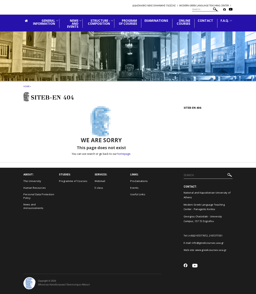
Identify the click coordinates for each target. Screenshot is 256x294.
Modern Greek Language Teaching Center (204, 5)
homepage (123, 154)
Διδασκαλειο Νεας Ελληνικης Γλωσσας (154, 5)
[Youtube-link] (231, 9)
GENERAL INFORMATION (44, 22)
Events (134, 187)
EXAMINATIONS (156, 21)
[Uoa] (29, 283)
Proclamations (139, 181)
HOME (26, 86)
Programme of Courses (73, 181)
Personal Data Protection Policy (38, 196)
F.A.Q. (225, 21)
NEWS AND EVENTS (72, 24)
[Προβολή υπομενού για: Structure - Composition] (112, 20)
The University (32, 181)
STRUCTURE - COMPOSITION (99, 22)
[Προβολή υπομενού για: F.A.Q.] (231, 20)
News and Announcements (33, 206)
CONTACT (205, 21)
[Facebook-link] (224, 9)
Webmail (100, 181)
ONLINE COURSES (183, 22)
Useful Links (137, 194)
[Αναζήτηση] (215, 9)
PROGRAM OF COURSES (128, 22)
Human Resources (34, 187)
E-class (99, 187)
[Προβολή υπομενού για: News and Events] (80, 20)
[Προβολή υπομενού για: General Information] (57, 20)
